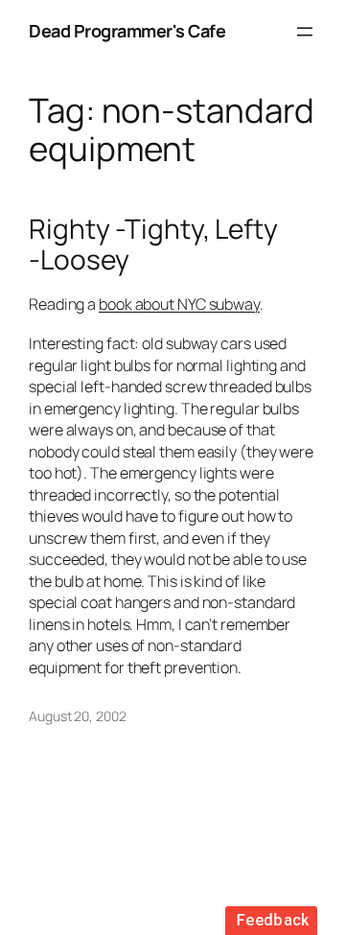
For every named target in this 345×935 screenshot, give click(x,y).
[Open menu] (304, 31)
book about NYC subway (179, 304)
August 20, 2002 (77, 716)
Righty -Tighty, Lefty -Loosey (153, 244)
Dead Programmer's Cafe (127, 30)
